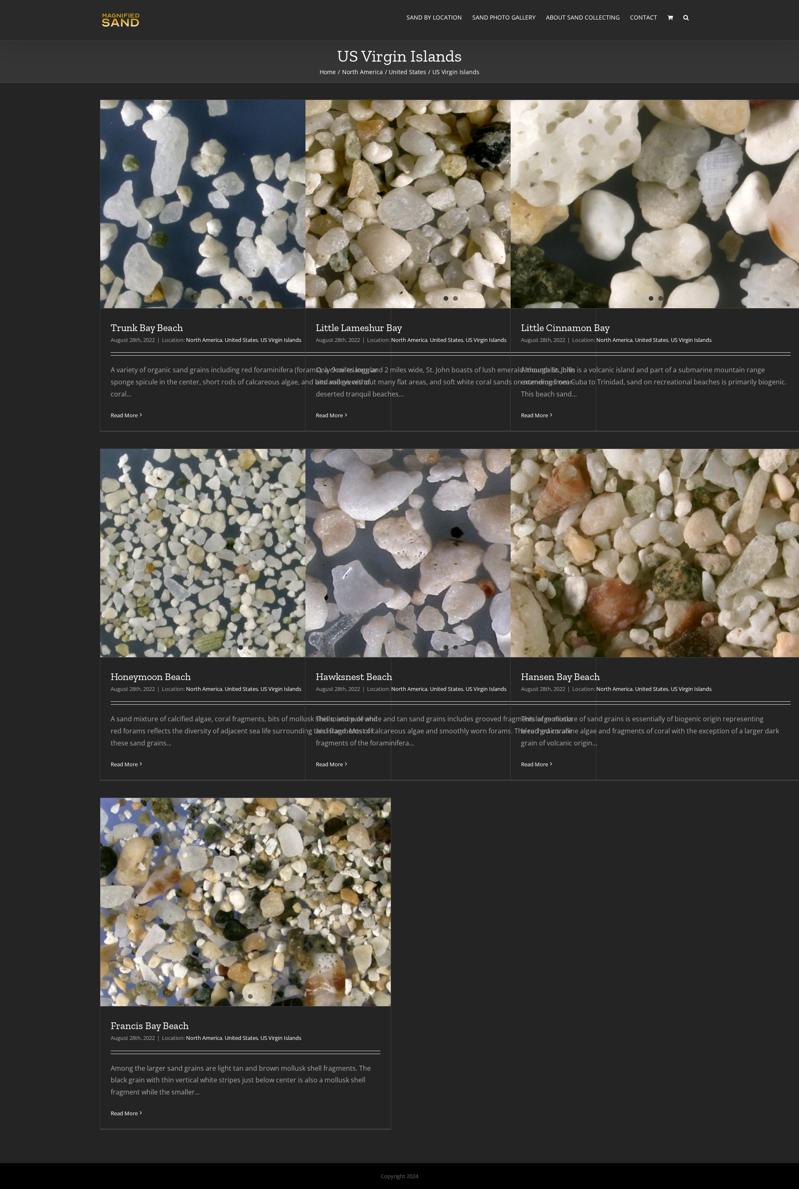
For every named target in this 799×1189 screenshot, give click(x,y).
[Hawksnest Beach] (450, 594)
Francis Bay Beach (150, 1025)
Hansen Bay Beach (560, 677)
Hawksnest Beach (354, 677)
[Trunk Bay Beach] (245, 245)
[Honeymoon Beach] (245, 594)
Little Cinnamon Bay (565, 328)
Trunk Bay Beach (147, 328)
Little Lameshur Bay (359, 328)
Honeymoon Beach (151, 677)
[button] (686, 17)
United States (241, 340)
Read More (124, 415)
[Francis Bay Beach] (245, 943)
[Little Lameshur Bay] (450, 245)
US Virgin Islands (281, 340)
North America (204, 340)
